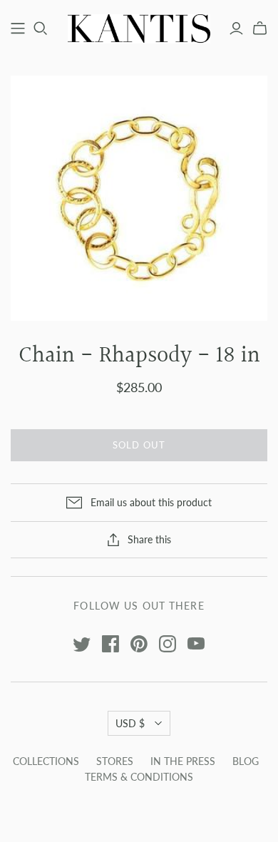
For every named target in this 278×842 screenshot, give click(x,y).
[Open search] (41, 28)
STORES (114, 761)
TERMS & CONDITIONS (139, 777)
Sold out (139, 445)
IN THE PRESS (182, 761)
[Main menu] (18, 28)
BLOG (245, 761)
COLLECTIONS (46, 761)
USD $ (130, 723)
